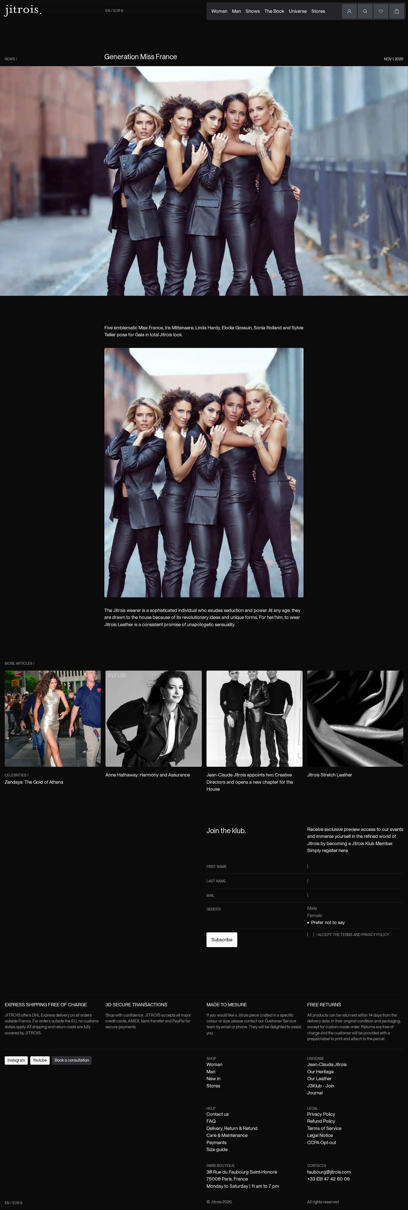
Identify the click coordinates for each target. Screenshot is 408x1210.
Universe (298, 11)
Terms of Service (324, 1128)
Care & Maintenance (227, 1135)
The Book (274, 11)
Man (236, 11)
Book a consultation (72, 1060)
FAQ (211, 1121)
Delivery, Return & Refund (232, 1128)
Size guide (217, 1149)
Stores (318, 11)
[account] (349, 11)
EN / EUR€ (114, 11)
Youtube (40, 1060)
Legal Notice (320, 1135)
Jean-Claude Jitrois (327, 1064)
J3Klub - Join (320, 1086)
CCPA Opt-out (321, 1142)
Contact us (217, 1114)
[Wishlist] (381, 11)
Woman (219, 11)
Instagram (16, 1060)
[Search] (365, 11)
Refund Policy (321, 1121)
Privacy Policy (321, 1114)
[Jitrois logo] (21, 10)
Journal (315, 1093)
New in (213, 1078)
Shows (253, 11)
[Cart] (396, 11)
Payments (216, 1142)
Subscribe (221, 939)
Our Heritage (320, 1071)
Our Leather (319, 1078)
